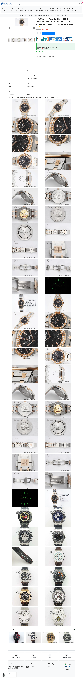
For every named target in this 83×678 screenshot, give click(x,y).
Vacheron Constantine (75, 10)
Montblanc (3, 10)
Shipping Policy (50, 668)
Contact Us (81, 0)
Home (18, 15)
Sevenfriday (46, 10)
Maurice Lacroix (62, 8)
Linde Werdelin (52, 8)
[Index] (79, 3)
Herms (16, 8)
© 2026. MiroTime (66, 669)
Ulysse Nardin (68, 10)
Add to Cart (49, 33)
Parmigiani (21, 10)
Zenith (9, 12)
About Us (32, 666)
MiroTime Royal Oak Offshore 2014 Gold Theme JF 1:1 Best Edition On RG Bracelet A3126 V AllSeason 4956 (50, 644)
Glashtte (3, 8)
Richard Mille (36, 10)
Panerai (17, 10)
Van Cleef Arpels (4, 12)
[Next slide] (74, 629)
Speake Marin (51, 10)
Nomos (8, 10)
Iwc (24, 8)
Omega (11, 10)
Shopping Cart (75, 0)
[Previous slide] (73, 629)
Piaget (31, 10)
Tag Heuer (56, 10)
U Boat (64, 10)
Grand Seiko (11, 8)
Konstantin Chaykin (40, 8)
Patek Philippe (27, 10)
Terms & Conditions (34, 668)
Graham (7, 8)
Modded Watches (74, 8)
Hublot (19, 8)
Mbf (67, 8)
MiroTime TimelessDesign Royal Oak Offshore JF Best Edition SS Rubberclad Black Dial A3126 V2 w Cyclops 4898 (67, 645)
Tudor (60, 10)
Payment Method (33, 671)
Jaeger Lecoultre (29, 8)
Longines (57, 8)
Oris (14, 10)
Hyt (22, 8)
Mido (70, 8)
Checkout (78, 0)
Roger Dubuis (41, 10)
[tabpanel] (16, 640)
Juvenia (34, 8)
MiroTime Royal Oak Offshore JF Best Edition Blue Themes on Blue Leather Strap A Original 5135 (33, 644)
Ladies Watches (46, 8)
